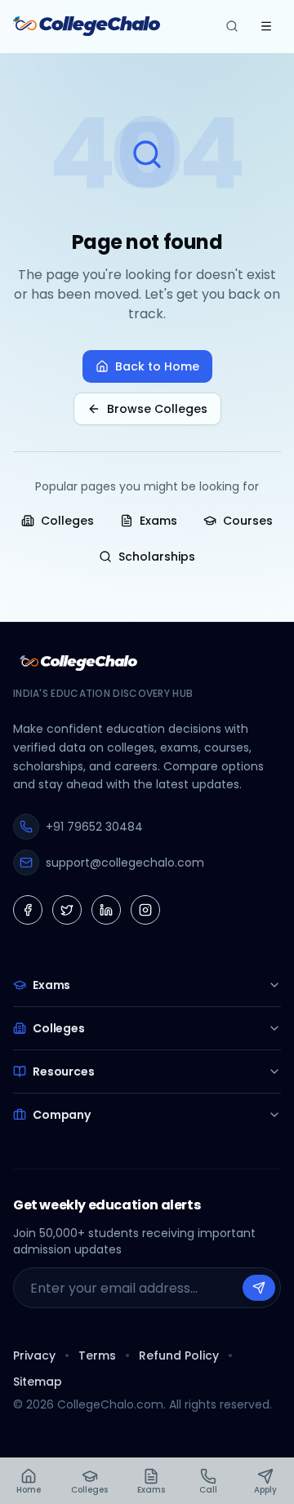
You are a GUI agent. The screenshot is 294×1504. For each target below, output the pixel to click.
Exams (158, 520)
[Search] (232, 26)
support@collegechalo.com (125, 862)
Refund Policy (179, 1355)
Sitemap (37, 1381)
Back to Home (157, 366)
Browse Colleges (157, 409)
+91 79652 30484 (94, 827)
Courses (248, 520)
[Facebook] (27, 910)
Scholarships (156, 556)
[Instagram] (145, 910)
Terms (97, 1355)
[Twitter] (67, 910)
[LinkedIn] (106, 910)
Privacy (34, 1355)
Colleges (67, 520)
